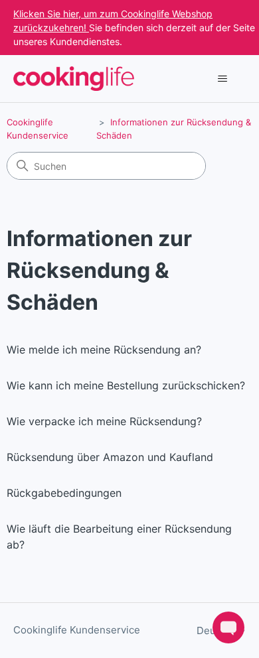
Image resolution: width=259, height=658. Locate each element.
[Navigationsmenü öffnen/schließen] (222, 79)
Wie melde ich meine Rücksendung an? (104, 349)
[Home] (74, 78)
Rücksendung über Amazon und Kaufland (110, 457)
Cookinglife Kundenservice (76, 630)
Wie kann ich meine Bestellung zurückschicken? (126, 385)
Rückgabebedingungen (64, 492)
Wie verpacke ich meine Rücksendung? (104, 421)
